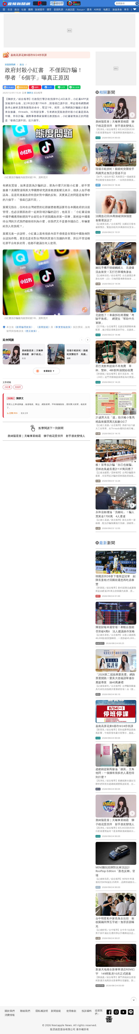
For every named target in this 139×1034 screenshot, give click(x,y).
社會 (23, 9)
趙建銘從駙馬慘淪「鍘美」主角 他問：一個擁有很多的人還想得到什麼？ (116, 773)
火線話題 (70, 9)
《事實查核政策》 (63, 327)
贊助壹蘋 (21, 87)
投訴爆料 (87, 1010)
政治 (17, 9)
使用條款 (71, 1010)
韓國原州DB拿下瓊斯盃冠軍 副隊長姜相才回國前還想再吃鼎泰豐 (115, 580)
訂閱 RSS (14, 413)
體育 (49, 9)
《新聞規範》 (43, 327)
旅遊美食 (117, 9)
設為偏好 (8, 87)
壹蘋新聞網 (10, 64)
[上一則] (81, 339)
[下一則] (87, 339)
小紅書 (7, 387)
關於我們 (10, 1010)
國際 (30, 9)
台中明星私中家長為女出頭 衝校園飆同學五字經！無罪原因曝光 (115, 922)
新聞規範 (56, 1010)
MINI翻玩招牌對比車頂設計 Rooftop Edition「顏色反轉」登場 (115, 871)
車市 (126, 9)
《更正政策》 (31, 331)
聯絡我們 (25, 1010)
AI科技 (97, 9)
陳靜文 (30, 92)
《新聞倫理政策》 (24, 327)
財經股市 (40, 9)
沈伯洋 (18, 387)
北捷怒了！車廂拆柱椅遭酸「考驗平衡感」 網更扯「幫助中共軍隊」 (115, 319)
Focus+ (81, 9)
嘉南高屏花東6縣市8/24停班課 (29, 55)
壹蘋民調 (58, 9)
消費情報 (10, 1014)
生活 (10, 9)
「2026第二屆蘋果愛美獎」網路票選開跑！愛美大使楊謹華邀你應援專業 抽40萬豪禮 (115, 678)
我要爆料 (34, 87)
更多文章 (24, 413)
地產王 (106, 9)
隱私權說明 (41, 1010)
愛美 (89, 9)
